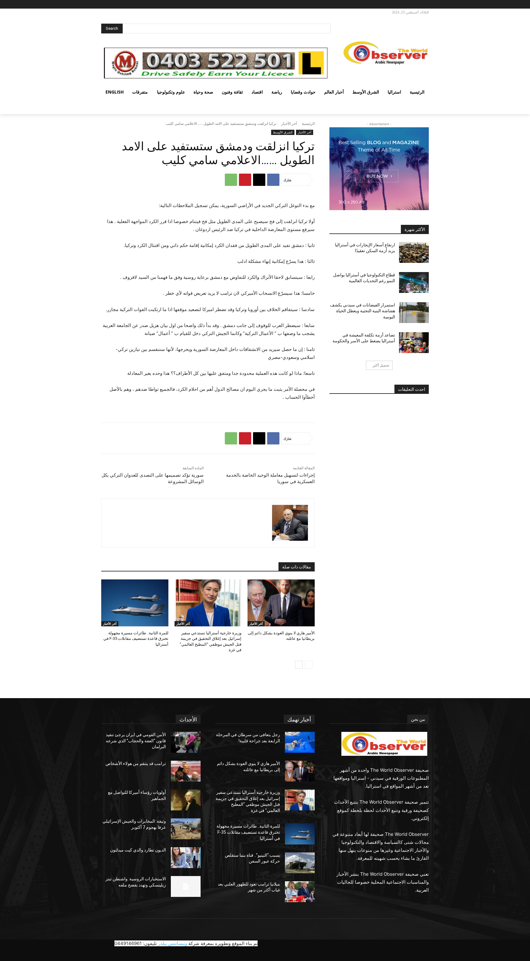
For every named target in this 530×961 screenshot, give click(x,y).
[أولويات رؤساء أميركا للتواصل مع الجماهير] (186, 800)
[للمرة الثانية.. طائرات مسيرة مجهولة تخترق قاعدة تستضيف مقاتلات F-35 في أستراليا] (134, 602)
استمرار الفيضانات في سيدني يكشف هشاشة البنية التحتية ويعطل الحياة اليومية (362, 310)
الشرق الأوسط (283, 132)
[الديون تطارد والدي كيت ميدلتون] (186, 857)
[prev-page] (309, 665)
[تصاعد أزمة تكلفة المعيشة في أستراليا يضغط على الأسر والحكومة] (414, 342)
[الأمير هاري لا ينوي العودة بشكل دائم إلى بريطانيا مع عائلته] (281, 602)
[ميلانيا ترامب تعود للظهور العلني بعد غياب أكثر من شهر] (300, 891)
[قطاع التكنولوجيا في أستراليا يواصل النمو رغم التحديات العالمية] (414, 282)
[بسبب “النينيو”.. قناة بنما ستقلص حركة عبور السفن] (300, 862)
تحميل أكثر (381, 365)
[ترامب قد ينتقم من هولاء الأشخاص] (186, 771)
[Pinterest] (245, 180)
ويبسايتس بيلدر (172, 943)
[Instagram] (415, 4)
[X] (406, 4)
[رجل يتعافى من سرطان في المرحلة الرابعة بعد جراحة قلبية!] (300, 742)
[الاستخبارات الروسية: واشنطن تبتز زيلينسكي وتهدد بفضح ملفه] (186, 886)
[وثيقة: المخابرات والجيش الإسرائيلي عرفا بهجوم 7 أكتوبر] (186, 828)
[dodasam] (290, 523)
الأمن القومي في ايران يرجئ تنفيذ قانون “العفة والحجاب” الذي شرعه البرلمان (136, 740)
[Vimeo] (398, 4)
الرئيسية (308, 123)
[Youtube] (391, 4)
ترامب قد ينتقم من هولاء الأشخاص (136, 763)
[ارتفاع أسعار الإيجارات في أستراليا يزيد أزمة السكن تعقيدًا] (414, 252)
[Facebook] (423, 4)
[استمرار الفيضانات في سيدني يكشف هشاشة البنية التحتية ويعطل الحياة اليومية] (414, 312)
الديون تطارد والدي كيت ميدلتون (138, 850)
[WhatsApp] (231, 180)
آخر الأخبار (289, 123)
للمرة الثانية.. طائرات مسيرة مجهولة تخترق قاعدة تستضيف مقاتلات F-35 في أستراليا (135, 638)
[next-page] (299, 665)
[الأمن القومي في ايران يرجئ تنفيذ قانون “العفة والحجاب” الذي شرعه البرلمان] (186, 742)
